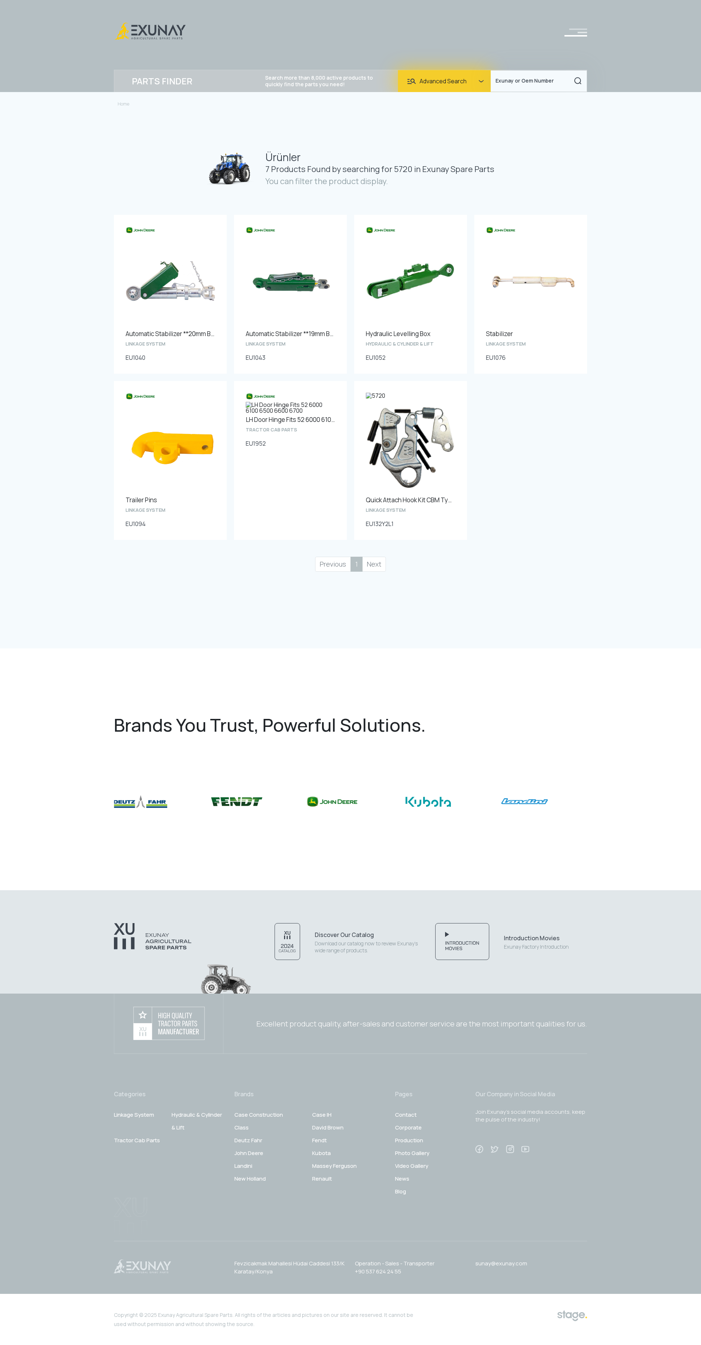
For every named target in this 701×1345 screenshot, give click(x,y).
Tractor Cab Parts (137, 1140)
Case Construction (258, 1115)
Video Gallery (411, 1166)
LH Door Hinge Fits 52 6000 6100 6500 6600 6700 (290, 419)
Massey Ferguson (334, 1166)
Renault (322, 1178)
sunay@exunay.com (501, 1263)
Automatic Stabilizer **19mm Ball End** (290, 333)
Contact (406, 1115)
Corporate (408, 1127)
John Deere (248, 1153)
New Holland (250, 1178)
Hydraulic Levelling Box (398, 333)
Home (123, 104)
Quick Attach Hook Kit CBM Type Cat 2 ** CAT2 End (410, 500)
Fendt (319, 1140)
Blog (400, 1191)
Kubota (321, 1153)
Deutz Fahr (248, 1140)
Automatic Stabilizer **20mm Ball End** (170, 333)
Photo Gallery (412, 1153)
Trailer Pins (141, 500)
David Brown (328, 1127)
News (402, 1178)
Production (409, 1140)
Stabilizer (499, 333)
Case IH (322, 1115)
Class (241, 1127)
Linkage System (134, 1115)
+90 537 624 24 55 (378, 1271)
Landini (243, 1166)
